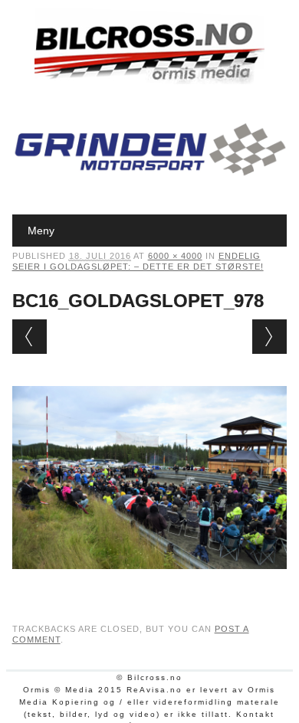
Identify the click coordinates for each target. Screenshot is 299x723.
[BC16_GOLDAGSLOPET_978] (150, 583)
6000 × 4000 (175, 255)
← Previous (29, 336)
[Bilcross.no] (149, 80)
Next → (269, 336)
